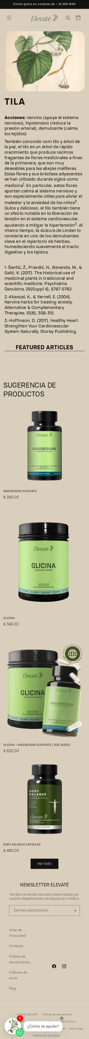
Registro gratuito (24, 546)
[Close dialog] (79, 488)
